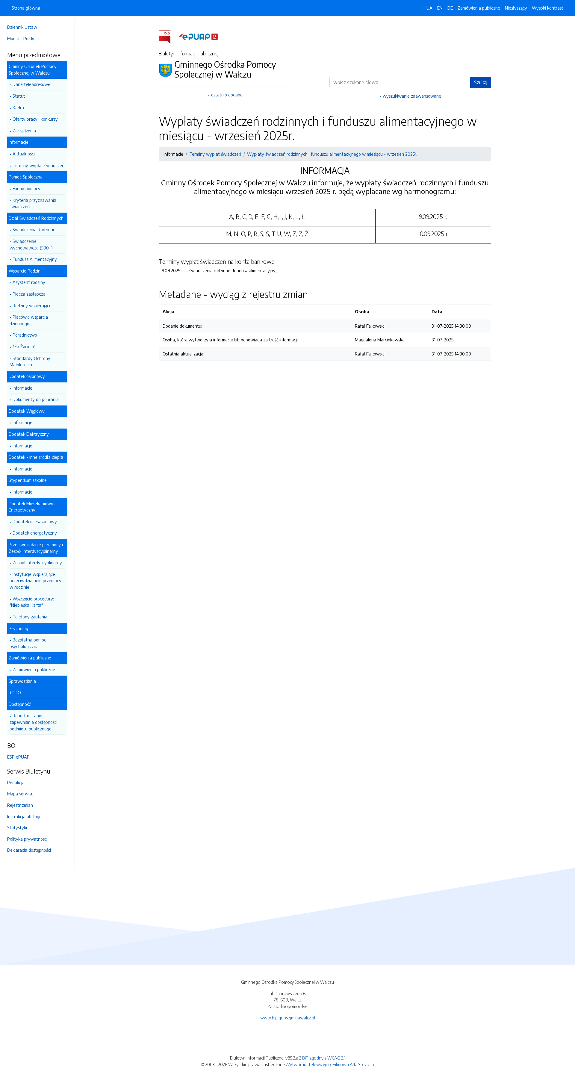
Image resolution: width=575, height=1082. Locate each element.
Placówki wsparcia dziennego (29, 320)
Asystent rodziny (29, 282)
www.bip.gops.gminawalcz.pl (287, 1017)
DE (450, 7)
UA (429, 7)
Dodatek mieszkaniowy (35, 521)
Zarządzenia (24, 130)
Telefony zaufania (30, 616)
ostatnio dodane (227, 94)
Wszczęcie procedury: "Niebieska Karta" (32, 602)
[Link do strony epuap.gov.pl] (198, 36)
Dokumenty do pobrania (36, 399)
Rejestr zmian (20, 805)
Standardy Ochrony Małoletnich (30, 361)
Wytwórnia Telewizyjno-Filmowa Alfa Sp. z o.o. (330, 1064)
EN (440, 7)
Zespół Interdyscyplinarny (37, 562)
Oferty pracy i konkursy (35, 119)
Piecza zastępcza (29, 293)
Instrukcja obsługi (23, 816)
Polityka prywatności (27, 839)
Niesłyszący (516, 7)
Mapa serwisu (20, 793)
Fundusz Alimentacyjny (35, 259)
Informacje (22, 388)
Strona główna (26, 7)
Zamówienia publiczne (34, 669)
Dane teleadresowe (31, 84)
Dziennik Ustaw (22, 27)
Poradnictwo (25, 335)
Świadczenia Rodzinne (34, 229)
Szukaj (480, 82)
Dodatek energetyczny (35, 532)
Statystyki (17, 827)
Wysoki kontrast (547, 7)
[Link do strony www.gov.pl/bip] (168, 36)
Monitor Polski (20, 38)
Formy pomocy (26, 188)
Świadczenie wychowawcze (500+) (31, 244)
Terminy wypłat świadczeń (38, 165)
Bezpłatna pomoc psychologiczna (28, 643)
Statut (19, 96)
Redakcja (16, 782)
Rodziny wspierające (32, 305)
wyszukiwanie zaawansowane (412, 96)
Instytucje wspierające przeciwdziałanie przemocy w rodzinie (35, 580)
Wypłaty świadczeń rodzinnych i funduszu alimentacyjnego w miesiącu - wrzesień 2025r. (332, 154)
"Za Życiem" (24, 346)
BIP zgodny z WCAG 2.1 (323, 1057)
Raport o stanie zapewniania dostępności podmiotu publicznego (34, 722)
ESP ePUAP (18, 756)
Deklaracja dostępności (29, 850)
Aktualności (24, 153)
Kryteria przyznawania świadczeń (33, 203)
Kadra (18, 107)
